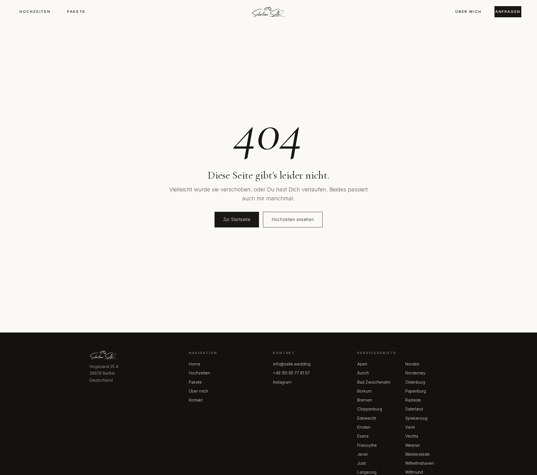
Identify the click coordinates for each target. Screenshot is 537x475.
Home (194, 364)
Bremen (364, 400)
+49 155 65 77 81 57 (291, 373)
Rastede (413, 400)
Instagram (282, 382)
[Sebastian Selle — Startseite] (268, 11)
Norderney (415, 373)
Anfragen (507, 11)
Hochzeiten (35, 11)
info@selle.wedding (291, 364)
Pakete (76, 11)
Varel (410, 427)
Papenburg (415, 391)
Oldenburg (415, 382)
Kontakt (195, 400)
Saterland (414, 409)
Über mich (468, 11)
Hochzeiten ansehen (293, 219)
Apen (362, 364)
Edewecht (366, 418)
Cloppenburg (369, 409)
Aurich (363, 373)
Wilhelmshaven (419, 463)
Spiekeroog (416, 418)
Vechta (411, 436)
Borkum (364, 391)
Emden (363, 427)
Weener (412, 445)
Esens (363, 436)
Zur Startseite (237, 219)
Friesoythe (367, 445)
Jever (362, 454)
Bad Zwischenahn (373, 382)
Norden (412, 364)
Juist (361, 463)
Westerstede (417, 454)
